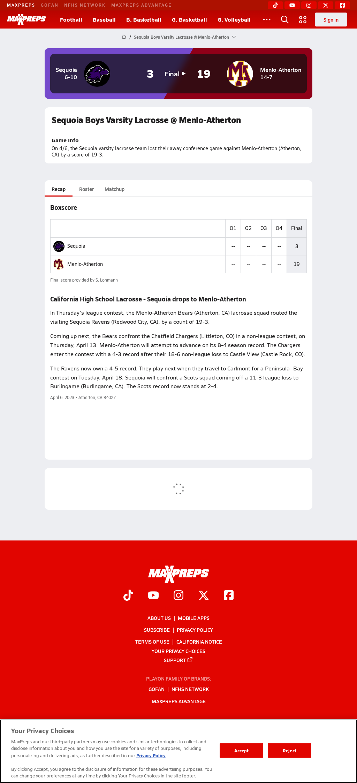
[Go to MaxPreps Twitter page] (203, 596)
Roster (86, 188)
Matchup (114, 188)
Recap (59, 188)
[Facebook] (342, 5)
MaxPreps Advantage (141, 5)
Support (175, 659)
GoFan (50, 5)
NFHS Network (85, 5)
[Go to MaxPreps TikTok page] (128, 596)
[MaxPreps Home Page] (124, 37)
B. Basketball (143, 19)
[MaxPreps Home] (26, 19)
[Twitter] (325, 5)
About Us (159, 617)
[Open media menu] (303, 19)
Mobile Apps (194, 617)
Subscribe (157, 629)
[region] (178, 751)
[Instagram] (309, 5)
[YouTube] (292, 5)
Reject (289, 750)
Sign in (331, 19)
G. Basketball (189, 19)
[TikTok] (275, 5)
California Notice (199, 641)
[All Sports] (267, 19)
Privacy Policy (195, 629)
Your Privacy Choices (178, 650)
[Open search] (285, 19)
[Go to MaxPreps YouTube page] (153, 596)
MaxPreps (21, 5)
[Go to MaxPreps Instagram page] (178, 596)
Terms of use (152, 641)
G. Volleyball (234, 19)
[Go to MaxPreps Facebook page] (228, 596)
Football (71, 19)
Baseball (104, 19)
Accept (241, 750)
